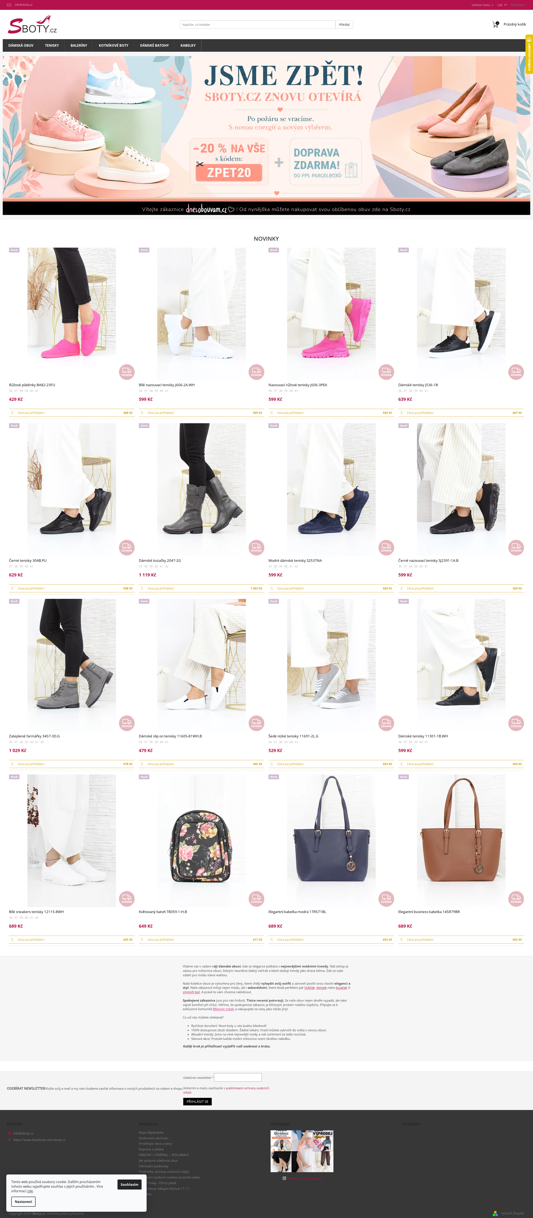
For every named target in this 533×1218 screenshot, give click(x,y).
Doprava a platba (151, 1149)
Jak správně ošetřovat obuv (158, 1160)
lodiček (310, 987)
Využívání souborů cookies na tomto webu (169, 1177)
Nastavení (23, 1201)
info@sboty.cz (23, 1133)
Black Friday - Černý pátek (157, 1183)
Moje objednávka (151, 1132)
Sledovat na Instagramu (305, 1178)
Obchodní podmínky (154, 1166)
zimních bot (191, 992)
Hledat (344, 24)
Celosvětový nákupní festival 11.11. (164, 1188)
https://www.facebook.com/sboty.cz (39, 1140)
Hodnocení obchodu (153, 1138)
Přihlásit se (197, 1101)
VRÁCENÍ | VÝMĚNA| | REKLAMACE (164, 1155)
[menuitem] (21, 45)
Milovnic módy (223, 1009)
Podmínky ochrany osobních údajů (164, 1171)
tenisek (321, 987)
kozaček (341, 987)
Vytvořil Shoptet (512, 1213)
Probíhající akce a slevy (155, 1143)
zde (30, 1191)
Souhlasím (129, 1184)
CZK (500, 5)
